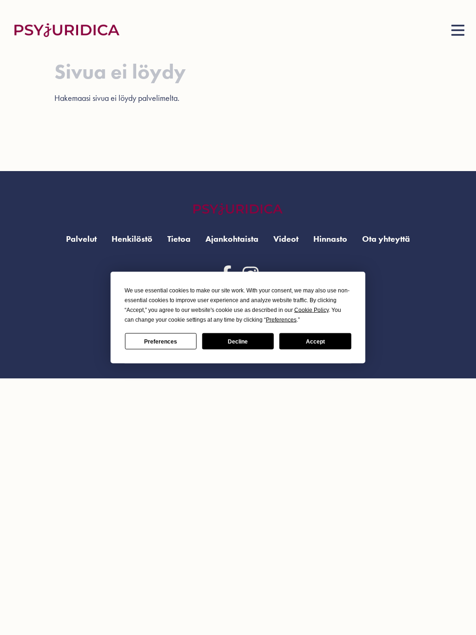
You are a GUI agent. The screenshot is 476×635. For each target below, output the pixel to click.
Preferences (160, 341)
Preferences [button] (281, 320)
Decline (238, 341)
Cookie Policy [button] (311, 310)
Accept (315, 341)
